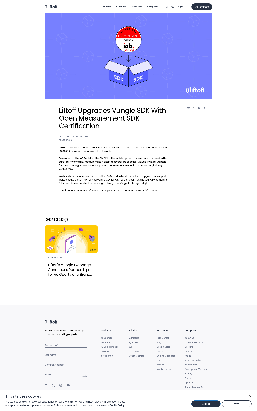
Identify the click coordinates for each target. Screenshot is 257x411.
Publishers (133, 351)
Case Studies (163, 346)
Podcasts (162, 360)
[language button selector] (172, 6)
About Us (189, 337)
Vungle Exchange (129, 183)
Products (121, 6)
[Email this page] (188, 108)
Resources (136, 6)
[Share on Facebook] (205, 108)
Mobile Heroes (164, 369)
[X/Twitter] (53, 385)
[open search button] (167, 6)
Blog (159, 342)
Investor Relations (194, 342)
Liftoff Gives (191, 364)
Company (152, 6)
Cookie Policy (116, 405)
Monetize (105, 342)
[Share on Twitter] (194, 108)
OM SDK (103, 158)
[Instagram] (60, 385)
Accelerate (106, 337)
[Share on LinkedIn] (199, 108)
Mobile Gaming (136, 355)
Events (160, 351)
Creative (105, 351)
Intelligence (107, 355)
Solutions (106, 6)
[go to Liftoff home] (51, 6)
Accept (206, 403)
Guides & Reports (166, 355)
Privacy (188, 373)
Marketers (133, 337)
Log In (180, 6)
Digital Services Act (194, 387)
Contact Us (190, 351)
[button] (250, 396)
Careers (189, 346)
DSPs (130, 346)
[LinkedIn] (46, 385)
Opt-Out (189, 382)
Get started (202, 6)
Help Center (163, 337)
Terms (188, 378)
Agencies (133, 342)
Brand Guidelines (193, 360)
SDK (71, 140)
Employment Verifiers (196, 369)
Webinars (162, 364)
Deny (236, 403)
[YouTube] (68, 385)
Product (63, 140)
